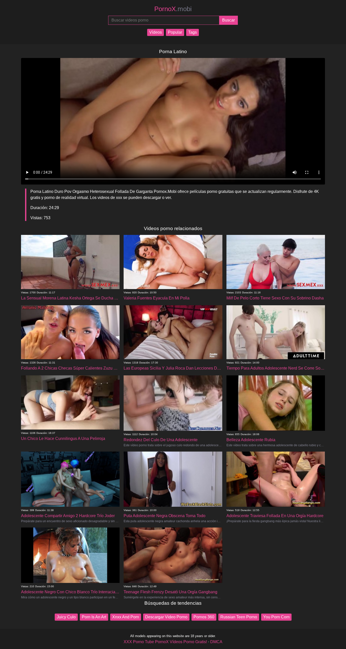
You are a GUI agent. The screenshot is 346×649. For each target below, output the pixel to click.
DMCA (216, 642)
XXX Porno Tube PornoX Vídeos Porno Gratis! (165, 642)
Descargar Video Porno (166, 617)
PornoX (173, 8)
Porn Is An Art (94, 617)
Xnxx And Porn (125, 617)
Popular (175, 32)
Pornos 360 (204, 617)
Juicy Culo (66, 617)
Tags (192, 32)
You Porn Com (276, 617)
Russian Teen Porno (238, 617)
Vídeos (155, 32)
